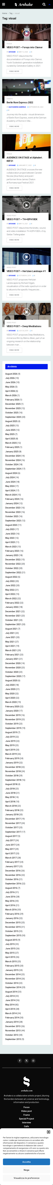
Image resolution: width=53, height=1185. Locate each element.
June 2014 (10, 1000)
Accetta (26, 1162)
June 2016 (10, 897)
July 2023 (10, 529)
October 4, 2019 (24, 275)
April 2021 (10, 646)
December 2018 (12, 767)
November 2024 (13, 460)
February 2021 (12, 654)
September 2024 (13, 469)
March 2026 (11, 395)
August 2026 (11, 374)
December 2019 (12, 715)
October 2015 (11, 931)
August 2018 (11, 784)
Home (4, 13)
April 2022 (10, 594)
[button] (48, 1131)
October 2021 (11, 620)
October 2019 (11, 724)
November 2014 (13, 979)
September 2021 (13, 624)
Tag (10, 13)
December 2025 (12, 404)
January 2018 (11, 814)
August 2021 (11, 629)
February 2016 (12, 914)
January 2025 (11, 451)
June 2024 (10, 482)
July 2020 (10, 685)
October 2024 (11, 464)
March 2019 (11, 754)
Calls (26, 1126)
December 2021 (12, 611)
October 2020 (11, 672)
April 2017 (10, 853)
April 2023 (10, 542)
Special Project (26, 1119)
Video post (11, 215)
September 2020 (13, 676)
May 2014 (9, 1005)
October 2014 (11, 983)
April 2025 (10, 438)
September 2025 (13, 417)
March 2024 (11, 495)
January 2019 (11, 762)
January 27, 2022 (25, 165)
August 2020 (11, 680)
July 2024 (10, 477)
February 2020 (12, 706)
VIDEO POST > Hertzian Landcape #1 (26, 271)
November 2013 (13, 1030)
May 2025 (9, 434)
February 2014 (12, 1017)
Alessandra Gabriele (17, 107)
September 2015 (13, 935)
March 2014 (11, 1013)
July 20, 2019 (23, 331)
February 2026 (12, 400)
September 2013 (13, 1039)
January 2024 (11, 503)
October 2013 (11, 1035)
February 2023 (12, 551)
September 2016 (13, 883)
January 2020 (11, 711)
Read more (14, 71)
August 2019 (11, 732)
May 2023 (9, 538)
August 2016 (11, 888)
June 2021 (10, 637)
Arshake (12, 52)
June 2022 (10, 585)
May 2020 (9, 693)
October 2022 (11, 568)
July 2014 (10, 996)
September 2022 (13, 572)
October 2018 (11, 775)
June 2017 (10, 845)
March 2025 (11, 443)
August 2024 (11, 473)
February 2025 (12, 447)
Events (10, 99)
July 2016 (10, 892)
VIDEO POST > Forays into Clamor (25, 47)
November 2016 (13, 875)
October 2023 (11, 516)
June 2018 (10, 793)
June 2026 (10, 382)
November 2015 (13, 927)
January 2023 (11, 555)
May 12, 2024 (23, 52)
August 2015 (11, 940)
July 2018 (10, 789)
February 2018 (12, 810)
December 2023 (12, 508)
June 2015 (10, 948)
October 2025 (11, 412)
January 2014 (11, 1022)
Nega (26, 1170)
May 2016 (9, 901)
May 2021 (9, 642)
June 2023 (10, 534)
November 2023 (13, 512)
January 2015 (11, 970)
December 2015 (12, 922)
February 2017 (12, 862)
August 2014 (11, 992)
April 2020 (10, 698)
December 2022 (12, 559)
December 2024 (12, 456)
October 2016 (11, 879)
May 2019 (9, 745)
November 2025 (13, 408)
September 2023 (13, 520)
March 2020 (11, 702)
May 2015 (9, 953)
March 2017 (11, 858)
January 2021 (11, 659)
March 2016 (11, 909)
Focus (9, 44)
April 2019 (10, 750)
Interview (26, 1122)
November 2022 (13, 564)
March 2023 (11, 546)
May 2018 (9, 797)
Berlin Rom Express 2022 (20, 102)
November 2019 (13, 719)
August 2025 (11, 421)
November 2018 (13, 771)
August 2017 (11, 836)
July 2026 (10, 378)
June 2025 (10, 430)
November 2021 (13, 616)
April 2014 (10, 1009)
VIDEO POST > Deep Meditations (24, 326)
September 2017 (13, 832)
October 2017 (11, 827)
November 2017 (13, 823)
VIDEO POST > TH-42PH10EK (22, 219)
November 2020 (13, 667)
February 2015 (12, 966)
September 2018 (13, 780)
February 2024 (12, 499)
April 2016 (10, 905)
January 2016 (11, 918)
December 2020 (12, 663)
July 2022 (10, 581)
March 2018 (11, 806)
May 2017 (9, 849)
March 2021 (11, 650)
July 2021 (10, 633)
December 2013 (12, 1026)
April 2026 (10, 391)
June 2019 (10, 741)
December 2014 (12, 974)
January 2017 (11, 866)
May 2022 (9, 590)
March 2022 (11, 598)
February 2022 (12, 603)
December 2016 (12, 870)
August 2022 (11, 577)
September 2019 (13, 728)
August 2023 (11, 525)
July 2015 (10, 944)
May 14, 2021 (23, 224)
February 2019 (12, 758)
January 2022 (11, 607)
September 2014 (13, 987)
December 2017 (12, 819)
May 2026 (9, 387)
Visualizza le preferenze (26, 1178)
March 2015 (11, 961)
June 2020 (10, 689)
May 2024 (9, 486)
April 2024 (10, 490)
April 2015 (10, 957)
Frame (26, 1115)
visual (17, 13)
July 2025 (10, 425)
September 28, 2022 (36, 107)
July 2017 (10, 840)
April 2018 (10, 801)
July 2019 (10, 737)
